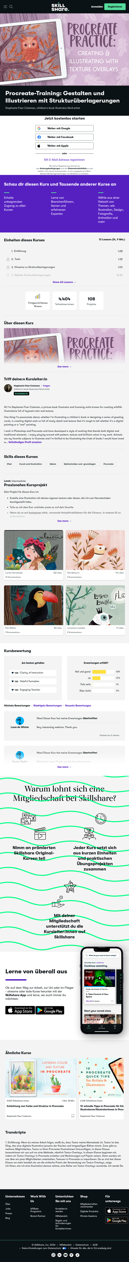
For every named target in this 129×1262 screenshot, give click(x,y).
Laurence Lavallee (76, 628)
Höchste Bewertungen (17, 705)
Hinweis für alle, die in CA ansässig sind (90, 1248)
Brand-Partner (37, 1216)
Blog (7, 1218)
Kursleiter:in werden (61, 1210)
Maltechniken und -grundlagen (80, 464)
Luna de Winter (20, 727)
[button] (5, 7)
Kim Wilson (10, 628)
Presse (8, 1213)
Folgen (46, 385)
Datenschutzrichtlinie (77, 168)
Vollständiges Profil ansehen (25, 442)
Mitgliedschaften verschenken (88, 1205)
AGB (95, 1245)
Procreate (108, 464)
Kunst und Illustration (30, 464)
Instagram (35, 512)
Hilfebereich (61, 1216)
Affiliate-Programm (35, 1210)
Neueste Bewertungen (77, 705)
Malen (53, 464)
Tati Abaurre (73, 572)
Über (7, 1204)
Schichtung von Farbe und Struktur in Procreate (35, 1106)
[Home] (60, 6)
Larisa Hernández (14, 572)
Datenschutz (82, 1245)
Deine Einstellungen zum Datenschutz (41, 1248)
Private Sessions (88, 1216)
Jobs (7, 1208)
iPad (9, 464)
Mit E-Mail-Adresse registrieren (64, 159)
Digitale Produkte (89, 1211)
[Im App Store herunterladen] (19, 1010)
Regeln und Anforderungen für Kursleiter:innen (63, 1224)
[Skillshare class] (40, 1078)
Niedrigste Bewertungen (47, 705)
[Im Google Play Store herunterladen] (50, 1010)
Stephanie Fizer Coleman (32, 385)
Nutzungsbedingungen (50, 168)
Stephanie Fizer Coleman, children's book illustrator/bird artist (42, 108)
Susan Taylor (20, 761)
